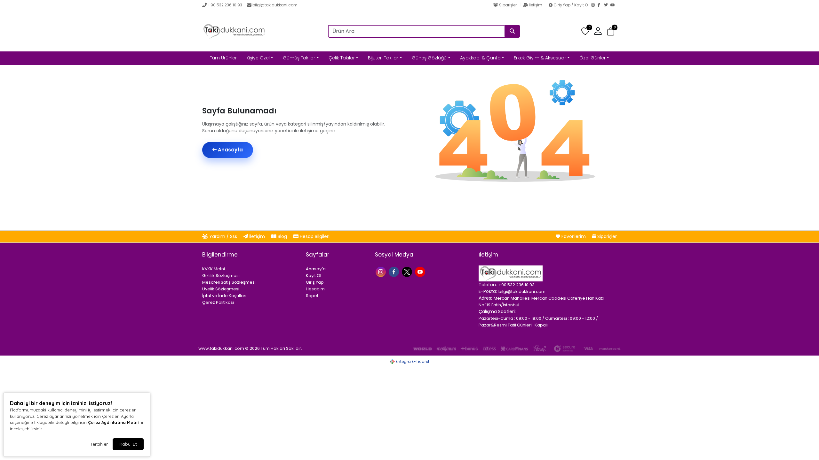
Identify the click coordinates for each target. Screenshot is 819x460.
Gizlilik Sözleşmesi (221, 275)
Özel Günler (592, 58)
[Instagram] (594, 5)
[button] (611, 31)
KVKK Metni (213, 269)
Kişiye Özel (258, 58)
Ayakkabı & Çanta (480, 58)
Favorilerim (573, 236)
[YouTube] (613, 5)
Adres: (485, 298)
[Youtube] (420, 271)
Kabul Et (128, 444)
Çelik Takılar (342, 58)
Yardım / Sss (223, 236)
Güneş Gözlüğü (429, 58)
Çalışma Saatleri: (497, 311)
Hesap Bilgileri (314, 236)
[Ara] (512, 31)
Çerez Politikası (218, 302)
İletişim (535, 5)
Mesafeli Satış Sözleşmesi (229, 282)
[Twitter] (607, 5)
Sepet (312, 296)
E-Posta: (488, 291)
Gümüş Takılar (299, 58)
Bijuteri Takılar (383, 58)
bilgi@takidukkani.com (275, 5)
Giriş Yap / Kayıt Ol (571, 5)
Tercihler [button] (99, 444)
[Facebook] (601, 5)
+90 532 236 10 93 (225, 5)
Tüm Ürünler (223, 58)
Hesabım (315, 289)
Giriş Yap (315, 282)
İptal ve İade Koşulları (224, 296)
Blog (282, 236)
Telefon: (488, 284)
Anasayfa (230, 149)
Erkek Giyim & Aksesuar (540, 58)
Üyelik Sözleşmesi (220, 289)
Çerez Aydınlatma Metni (113, 422)
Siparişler (508, 5)
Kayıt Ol (313, 275)
